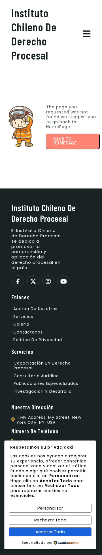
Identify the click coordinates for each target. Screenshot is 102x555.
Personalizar (50, 508)
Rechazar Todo (50, 520)
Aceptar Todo (50, 532)
